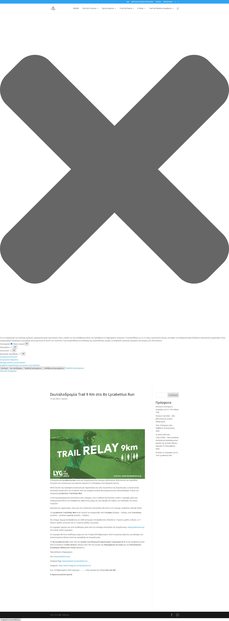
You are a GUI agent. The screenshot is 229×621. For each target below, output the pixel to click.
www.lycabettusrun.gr (136, 527)
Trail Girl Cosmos (89, 8)
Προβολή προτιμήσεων (33, 368)
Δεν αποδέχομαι (16, 368)
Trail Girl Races (126, 8)
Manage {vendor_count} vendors (12, 362)
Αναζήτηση (173, 395)
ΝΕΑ (128, 2)
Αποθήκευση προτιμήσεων (54, 368)
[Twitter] (97, 423)
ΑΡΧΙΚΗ (76, 8)
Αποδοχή (4, 368)
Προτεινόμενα (108, 8)
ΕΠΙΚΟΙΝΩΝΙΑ (167, 2)
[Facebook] (97, 408)
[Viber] (97, 416)
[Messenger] (97, 412)
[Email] (97, 420)
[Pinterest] (97, 427)
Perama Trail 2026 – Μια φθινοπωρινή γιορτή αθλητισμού (165, 419)
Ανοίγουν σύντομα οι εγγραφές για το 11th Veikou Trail (167, 409)
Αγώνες (65, 399)
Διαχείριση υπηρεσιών (9, 360)
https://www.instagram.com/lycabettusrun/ (75, 565)
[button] (114, 169)
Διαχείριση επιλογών (8, 357)
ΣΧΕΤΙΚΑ (158, 2)
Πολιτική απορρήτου (8, 371)
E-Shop (140, 8)
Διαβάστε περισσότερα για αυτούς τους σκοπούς (20, 365)
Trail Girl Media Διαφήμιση (160, 8)
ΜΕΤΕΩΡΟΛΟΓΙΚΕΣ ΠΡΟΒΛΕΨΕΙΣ (142, 2)
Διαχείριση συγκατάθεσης (10, 619)
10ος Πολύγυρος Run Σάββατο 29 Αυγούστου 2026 (165, 428)
